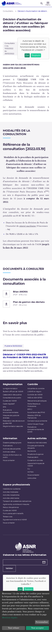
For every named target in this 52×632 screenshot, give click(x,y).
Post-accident (32, 457)
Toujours (35, 55)
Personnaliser (42, 622)
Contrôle (32, 384)
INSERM (23, 79)
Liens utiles (31, 478)
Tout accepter (37, 627)
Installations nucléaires (11, 489)
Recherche (31, 451)
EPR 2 (29, 409)
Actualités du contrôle (35, 388)
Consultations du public (12, 398)
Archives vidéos (9, 452)
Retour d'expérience (11, 507)
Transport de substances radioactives (17, 501)
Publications (7, 445)
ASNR (35, 331)
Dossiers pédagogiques (12, 442)
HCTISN (30, 472)
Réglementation (13, 384)
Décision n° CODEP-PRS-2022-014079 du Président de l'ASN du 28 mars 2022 (25, 356)
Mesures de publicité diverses (11, 417)
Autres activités (37, 438)
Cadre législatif (9, 404)
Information (10, 438)
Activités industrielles (11, 495)
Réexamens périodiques (37, 401)
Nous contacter (9, 460)
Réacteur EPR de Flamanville (34, 417)
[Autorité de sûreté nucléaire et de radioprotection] (12, 3)
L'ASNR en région (34, 391)
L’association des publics (12, 395)
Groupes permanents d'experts (35, 447)
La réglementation (10, 388)
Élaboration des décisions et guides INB (14, 422)
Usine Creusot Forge (35, 424)
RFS (4, 407)
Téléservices (7, 516)
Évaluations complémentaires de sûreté (35, 429)
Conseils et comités (35, 460)
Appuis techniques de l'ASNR (35, 465)
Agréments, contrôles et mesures (16, 504)
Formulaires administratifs (13, 513)
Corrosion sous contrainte (37, 421)
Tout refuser (13, 627)
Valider (9, 568)
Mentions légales (9, 617)
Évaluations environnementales (10, 411)
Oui (27, 55)
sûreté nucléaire (27, 226)
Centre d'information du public (12, 456)
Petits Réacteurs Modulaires (33, 405)
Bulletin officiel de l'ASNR (13, 391)
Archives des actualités (12, 449)
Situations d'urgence (35, 454)
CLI (28, 469)
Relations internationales (37, 442)
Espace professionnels (16, 485)
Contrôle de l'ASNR (34, 395)
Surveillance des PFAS (36, 412)
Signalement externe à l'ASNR (15, 519)
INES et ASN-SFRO (34, 398)
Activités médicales (10, 492)
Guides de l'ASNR (10, 401)
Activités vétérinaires (11, 498)
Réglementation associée (13, 426)
